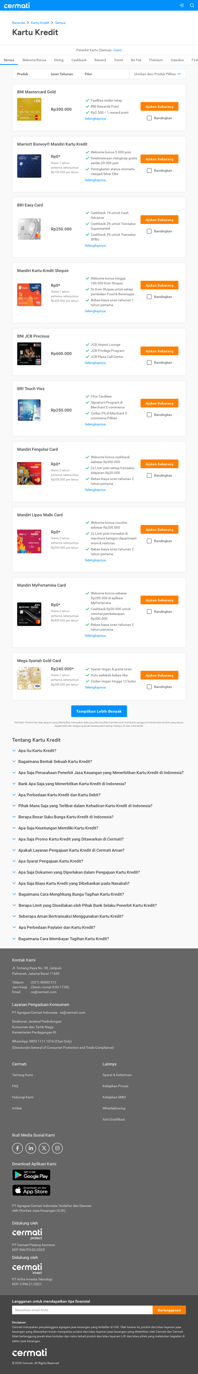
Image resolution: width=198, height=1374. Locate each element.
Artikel (16, 1108)
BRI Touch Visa (30, 388)
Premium (156, 60)
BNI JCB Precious (33, 336)
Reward (100, 60)
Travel (118, 60)
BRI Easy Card (30, 205)
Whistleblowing (114, 1108)
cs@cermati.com (44, 992)
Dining (59, 60)
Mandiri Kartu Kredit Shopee (43, 270)
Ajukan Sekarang (160, 107)
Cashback (78, 60)
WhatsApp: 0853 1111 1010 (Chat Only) (42, 1041)
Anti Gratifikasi (114, 1119)
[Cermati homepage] (29, 1352)
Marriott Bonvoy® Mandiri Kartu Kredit (52, 144)
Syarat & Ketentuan (117, 1075)
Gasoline (177, 60)
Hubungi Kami (22, 1097)
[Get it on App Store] (99, 1190)
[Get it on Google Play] (99, 1175)
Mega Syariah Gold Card (39, 660)
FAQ (15, 1086)
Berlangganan (169, 1310)
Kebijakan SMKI (114, 1097)
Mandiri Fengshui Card (37, 449)
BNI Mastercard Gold (36, 91)
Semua (9, 60)
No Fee (136, 60)
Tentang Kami (22, 1075)
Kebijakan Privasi (115, 1086)
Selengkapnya (95, 118)
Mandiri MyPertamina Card (41, 585)
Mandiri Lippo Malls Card (40, 514)
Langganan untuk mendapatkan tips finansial (51, 1301)
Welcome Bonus (34, 60)
